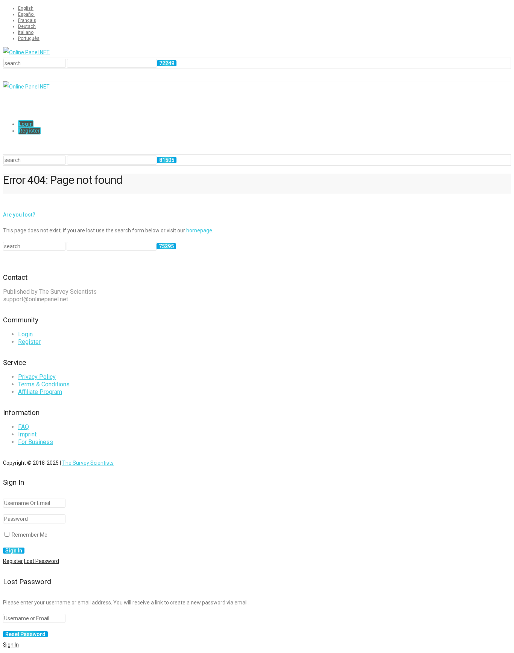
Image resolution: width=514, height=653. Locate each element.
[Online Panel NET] (26, 52)
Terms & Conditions (44, 384)
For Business (35, 442)
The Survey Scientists (88, 463)
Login (26, 124)
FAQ (23, 426)
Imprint (27, 434)
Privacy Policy (37, 376)
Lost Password (41, 561)
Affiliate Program (40, 391)
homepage (199, 230)
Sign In (11, 645)
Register (29, 131)
